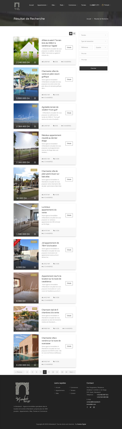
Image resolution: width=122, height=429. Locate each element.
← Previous (18, 372)
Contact (73, 393)
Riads (61, 5)
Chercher (93, 68)
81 (62, 372)
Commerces (72, 5)
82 (66, 372)
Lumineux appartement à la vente (49, 210)
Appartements (41, 5)
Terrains (83, 5)
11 (57, 372)
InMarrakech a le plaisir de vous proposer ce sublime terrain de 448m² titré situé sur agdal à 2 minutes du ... (52, 52)
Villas (53, 5)
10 (53, 372)
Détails (69, 47)
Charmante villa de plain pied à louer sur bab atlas (50, 174)
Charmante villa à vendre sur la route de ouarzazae (51, 341)
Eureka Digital (81, 424)
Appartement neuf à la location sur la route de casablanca (51, 279)
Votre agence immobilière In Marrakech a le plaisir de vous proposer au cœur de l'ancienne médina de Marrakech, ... (51, 319)
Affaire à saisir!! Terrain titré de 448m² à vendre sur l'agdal (51, 43)
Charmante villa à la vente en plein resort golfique (50, 74)
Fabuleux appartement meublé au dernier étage (51, 138)
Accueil (31, 5)
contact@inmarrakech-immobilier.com (94, 403)
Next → (72, 372)
